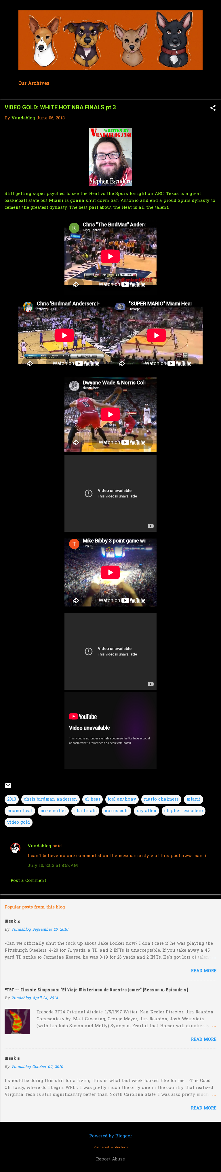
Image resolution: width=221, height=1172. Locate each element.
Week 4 (12, 921)
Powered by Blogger (110, 1136)
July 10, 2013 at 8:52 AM (53, 866)
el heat (92, 799)
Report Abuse (110, 1159)
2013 (11, 799)
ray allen (146, 811)
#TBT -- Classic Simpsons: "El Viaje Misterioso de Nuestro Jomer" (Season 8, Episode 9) (96, 989)
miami (193, 799)
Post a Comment (28, 881)
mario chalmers (161, 799)
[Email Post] (8, 788)
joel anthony (122, 799)
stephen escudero (183, 811)
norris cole (116, 811)
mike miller (53, 811)
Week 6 (12, 1058)
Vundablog (39, 846)
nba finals (85, 811)
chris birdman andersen (50, 799)
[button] (212, 108)
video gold (18, 822)
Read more (203, 971)
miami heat (20, 811)
